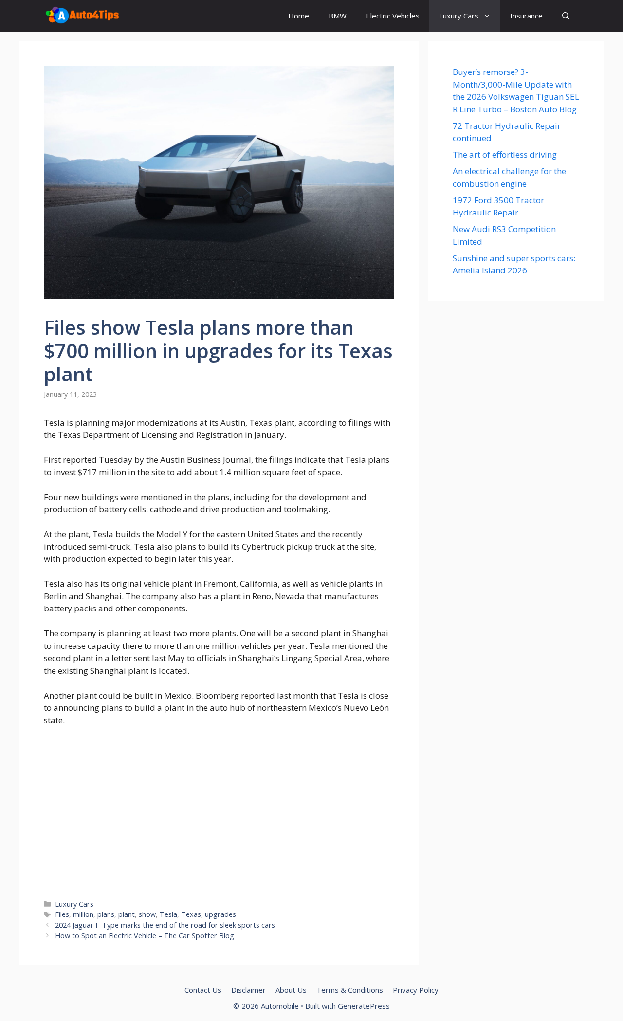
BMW (338, 15)
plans (105, 914)
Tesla (168, 914)
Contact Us (202, 990)
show (147, 914)
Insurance (526, 15)
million (83, 914)
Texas (191, 914)
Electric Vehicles (393, 15)
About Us (291, 990)
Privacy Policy (416, 990)
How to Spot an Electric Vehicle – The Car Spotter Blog (144, 935)
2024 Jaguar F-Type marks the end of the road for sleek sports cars (165, 925)
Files (62, 914)
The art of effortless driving (505, 154)
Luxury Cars (458, 15)
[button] (565, 16)
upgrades (220, 914)
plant (126, 914)
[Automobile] (82, 16)
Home (298, 15)
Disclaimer (248, 990)
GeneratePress (364, 1006)
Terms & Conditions (349, 990)
